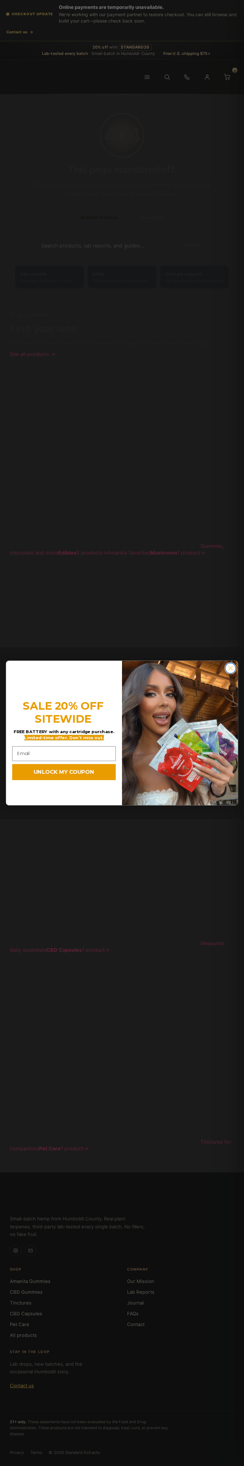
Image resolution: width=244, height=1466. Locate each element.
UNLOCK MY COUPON (64, 772)
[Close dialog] (230, 668)
